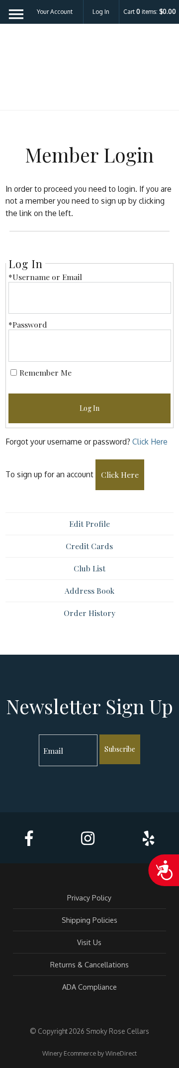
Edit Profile (89, 523)
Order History (89, 613)
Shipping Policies (89, 919)
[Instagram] (88, 838)
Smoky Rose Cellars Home (89, 70)
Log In (100, 11)
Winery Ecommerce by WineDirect (89, 1053)
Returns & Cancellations (89, 964)
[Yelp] (148, 838)
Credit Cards (89, 546)
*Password (27, 324)
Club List (89, 568)
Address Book (89, 590)
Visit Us (89, 942)
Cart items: (149, 11)
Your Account (55, 11)
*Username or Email (45, 277)
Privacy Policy (89, 897)
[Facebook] (28, 838)
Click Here (150, 442)
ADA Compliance (89, 986)
